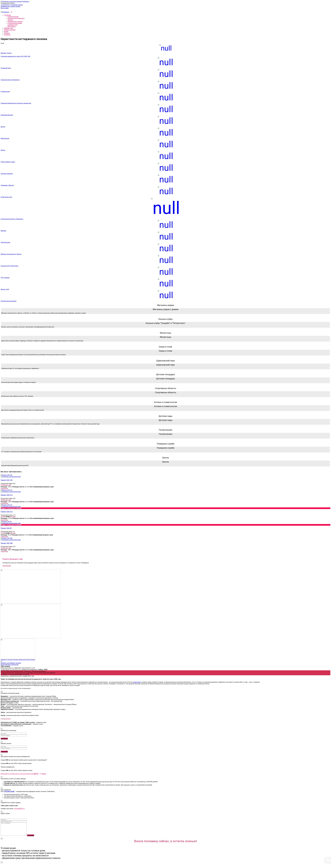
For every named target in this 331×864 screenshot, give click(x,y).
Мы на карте (5, 8)
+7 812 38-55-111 (6, 5)
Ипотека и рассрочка (11, 664)
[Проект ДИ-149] (165, 475)
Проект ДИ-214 (6, 495)
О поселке (9, 659)
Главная (3, 659)
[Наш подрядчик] (31, 603)
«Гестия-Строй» (9, 791)
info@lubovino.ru (6, 6)
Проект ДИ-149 (6, 480)
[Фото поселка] (18, 658)
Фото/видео (31, 659)
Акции (3, 664)
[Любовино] (5, 12)
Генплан (15, 659)
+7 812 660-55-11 (19, 808)
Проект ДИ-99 (6, 528)
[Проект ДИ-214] (165, 490)
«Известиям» (136, 682)
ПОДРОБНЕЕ (6, 566)
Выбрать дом (5, 663)
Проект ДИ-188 (6, 543)
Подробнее (4, 488)
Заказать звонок (17, 5)
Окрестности (23, 659)
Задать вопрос (15, 6)
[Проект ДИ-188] (165, 539)
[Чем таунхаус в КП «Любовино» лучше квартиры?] (31, 638)
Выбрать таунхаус (15, 663)
